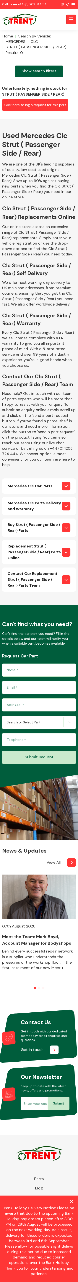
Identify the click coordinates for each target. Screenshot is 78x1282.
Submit (58, 1103)
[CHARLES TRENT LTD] (21, 19)
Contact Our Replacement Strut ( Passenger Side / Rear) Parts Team (32, 579)
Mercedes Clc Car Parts (30, 486)
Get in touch (32, 1049)
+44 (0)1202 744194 (32, 4)
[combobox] (39, 722)
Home (7, 36)
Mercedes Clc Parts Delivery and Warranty (34, 506)
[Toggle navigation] (71, 19)
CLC (34, 41)
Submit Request (39, 757)
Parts (39, 1178)
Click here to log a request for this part (35, 105)
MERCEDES (15, 41)
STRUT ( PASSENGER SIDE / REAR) (35, 47)
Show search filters (39, 71)
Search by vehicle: (34, 36)
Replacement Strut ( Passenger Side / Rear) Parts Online (34, 552)
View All (54, 862)
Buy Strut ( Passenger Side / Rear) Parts (34, 527)
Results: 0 (14, 52)
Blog (39, 1188)
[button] (35, 988)
